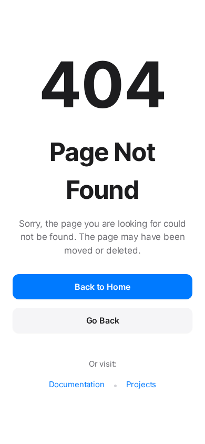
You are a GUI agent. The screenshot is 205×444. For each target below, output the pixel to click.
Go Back (102, 320)
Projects (141, 384)
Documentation (77, 384)
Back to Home (102, 286)
